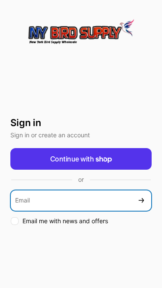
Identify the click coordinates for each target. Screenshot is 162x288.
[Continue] (141, 200)
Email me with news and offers (65, 221)
